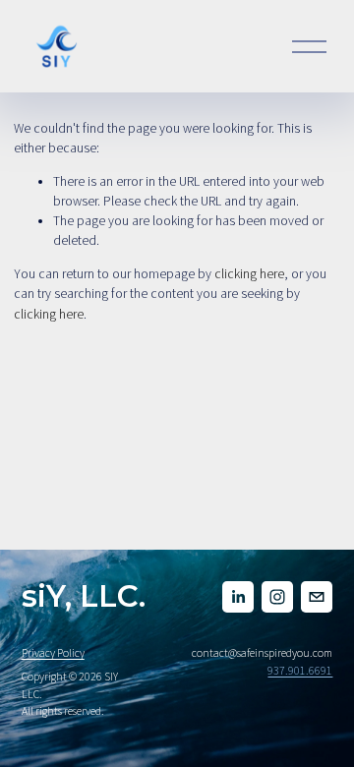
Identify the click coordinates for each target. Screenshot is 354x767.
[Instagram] (277, 597)
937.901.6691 (299, 670)
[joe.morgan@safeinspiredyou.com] (316, 597)
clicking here (249, 274)
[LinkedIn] (238, 597)
